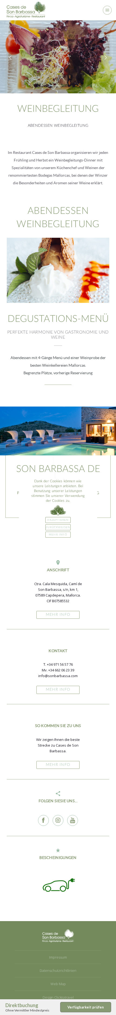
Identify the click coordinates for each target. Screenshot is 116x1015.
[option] (58, 56)
